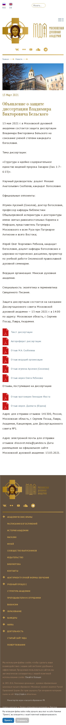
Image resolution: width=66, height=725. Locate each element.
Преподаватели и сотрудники (24, 598)
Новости (19, 59)
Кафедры (12, 618)
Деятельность (15, 631)
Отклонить (22, 720)
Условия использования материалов (33, 707)
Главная (5, 59)
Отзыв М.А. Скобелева (23, 350)
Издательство (15, 557)
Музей (10, 544)
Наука (10, 624)
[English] (10, 4)
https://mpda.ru (20, 694)
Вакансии (12, 604)
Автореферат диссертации (26, 341)
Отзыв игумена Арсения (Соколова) (30, 368)
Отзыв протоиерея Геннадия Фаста (30, 396)
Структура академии (18, 591)
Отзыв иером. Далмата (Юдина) (28, 405)
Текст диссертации (21, 332)
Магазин (12, 537)
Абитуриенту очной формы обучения (28, 577)
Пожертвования (16, 645)
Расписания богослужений (22, 524)
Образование (14, 611)
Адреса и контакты (10, 707)
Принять (8, 720)
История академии (17, 530)
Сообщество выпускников (22, 550)
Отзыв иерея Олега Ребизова (27, 378)
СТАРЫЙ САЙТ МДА (17, 638)
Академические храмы (20, 517)
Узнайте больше (33, 677)
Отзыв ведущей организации (27, 359)
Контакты (12, 571)
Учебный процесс (17, 584)
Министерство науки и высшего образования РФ (26, 700)
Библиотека (14, 564)
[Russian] (4, 4)
